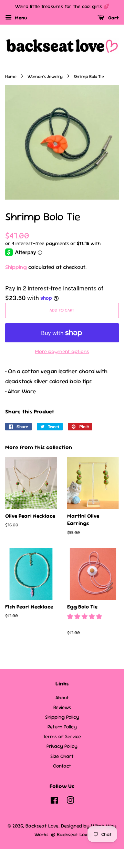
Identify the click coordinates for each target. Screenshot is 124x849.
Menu (20, 18)
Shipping (16, 267)
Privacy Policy (62, 746)
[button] (85, 616)
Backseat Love (42, 826)
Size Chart (62, 756)
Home (11, 76)
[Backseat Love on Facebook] (54, 801)
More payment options (62, 351)
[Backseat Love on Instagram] (70, 801)
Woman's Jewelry (45, 76)
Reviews (62, 707)
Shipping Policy (62, 717)
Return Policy (62, 727)
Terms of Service (62, 736)
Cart (113, 18)
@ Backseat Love (70, 834)
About (62, 697)
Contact (62, 766)
